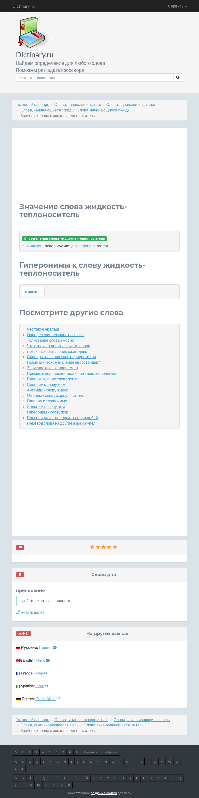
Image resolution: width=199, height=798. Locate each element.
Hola (39, 685)
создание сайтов (104, 793)
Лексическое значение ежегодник (57, 351)
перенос (85, 246)
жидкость (35, 246)
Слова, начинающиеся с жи (130, 104)
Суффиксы (109, 752)
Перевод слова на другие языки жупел (61, 423)
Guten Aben (45, 698)
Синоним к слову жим (46, 384)
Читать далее (32, 612)
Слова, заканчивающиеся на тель (113, 725)
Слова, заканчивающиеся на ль (142, 719)
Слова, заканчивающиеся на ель (49, 725)
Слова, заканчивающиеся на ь (81, 719)
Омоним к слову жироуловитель (55, 395)
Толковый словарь (32, 104)
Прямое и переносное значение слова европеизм (71, 373)
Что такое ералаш (43, 329)
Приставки (90, 752)
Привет (46, 647)
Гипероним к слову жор (47, 412)
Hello (41, 660)
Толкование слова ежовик (50, 340)
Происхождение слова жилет (53, 379)
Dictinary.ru (23, 6)
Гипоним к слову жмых (47, 401)
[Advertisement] (99, 169)
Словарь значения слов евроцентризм (61, 356)
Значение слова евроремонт (52, 367)
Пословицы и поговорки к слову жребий (62, 417)
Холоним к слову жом (46, 406)
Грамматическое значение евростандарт (63, 362)
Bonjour (41, 673)
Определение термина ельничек (55, 334)
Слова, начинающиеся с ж (77, 104)
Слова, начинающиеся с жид (45, 110)
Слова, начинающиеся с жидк (103, 110)
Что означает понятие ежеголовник (58, 345)
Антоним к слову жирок (47, 390)
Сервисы (176, 6)
